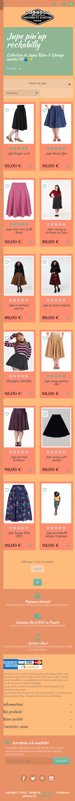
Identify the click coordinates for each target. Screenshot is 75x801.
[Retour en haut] (37, 582)
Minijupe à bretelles (18, 381)
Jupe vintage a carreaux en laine (56, 231)
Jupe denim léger (56, 153)
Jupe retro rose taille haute (19, 231)
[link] (23, 778)
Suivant (37, 568)
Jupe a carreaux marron (19, 307)
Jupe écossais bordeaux (18, 458)
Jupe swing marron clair (56, 383)
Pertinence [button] (12, 93)
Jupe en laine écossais (56, 305)
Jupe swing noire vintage (56, 458)
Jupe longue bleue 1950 (19, 534)
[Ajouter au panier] (30, 166)
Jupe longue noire (19, 153)
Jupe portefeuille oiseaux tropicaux (56, 534)
